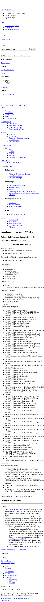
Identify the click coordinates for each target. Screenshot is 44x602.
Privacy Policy (5, 600)
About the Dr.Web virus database (19, 174)
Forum (3, 73)
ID (26, 106)
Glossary (12, 195)
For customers (9, 572)
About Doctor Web (11, 118)
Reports (11, 153)
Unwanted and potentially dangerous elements (24, 193)
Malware (12, 189)
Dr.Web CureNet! (14, 142)
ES (10, 106)
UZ (21, 106)
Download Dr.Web (12, 19)
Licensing (12, 152)
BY (24, 106)
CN (5, 106)
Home (7, 566)
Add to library (6, 39)
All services (13, 123)
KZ (19, 106)
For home (8, 111)
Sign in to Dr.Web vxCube (17, 157)
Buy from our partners (12, 26)
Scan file (12, 134)
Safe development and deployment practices (15, 598)
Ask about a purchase (12, 29)
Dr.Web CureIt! (14, 140)
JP (17, 106)
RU (2, 106)
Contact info (9, 577)
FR (12, 106)
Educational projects (15, 206)
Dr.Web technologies (16, 178)
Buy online (8, 27)
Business (8, 568)
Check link (12, 136)
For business (9, 113)
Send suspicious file (15, 125)
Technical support (11, 15)
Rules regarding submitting (22, 56)
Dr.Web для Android (17, 539)
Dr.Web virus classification (17, 185)
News (7, 116)
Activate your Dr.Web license (15, 13)
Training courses (14, 205)
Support (7, 570)
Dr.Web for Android (17, 511)
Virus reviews (13, 220)
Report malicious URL (16, 129)
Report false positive (15, 127)
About (11, 150)
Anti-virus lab (9, 114)
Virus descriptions (15, 162)
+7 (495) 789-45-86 (7, 70)
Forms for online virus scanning (19, 138)
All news (12, 227)
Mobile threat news (15, 223)
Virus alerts (12, 221)
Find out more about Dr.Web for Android (14, 550)
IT (15, 106)
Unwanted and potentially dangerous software (24, 191)
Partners (7, 573)
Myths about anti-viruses (17, 214)
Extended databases (15, 176)
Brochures (12, 203)
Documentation (10, 17)
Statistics (12, 155)
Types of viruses (14, 187)
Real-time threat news (16, 225)
